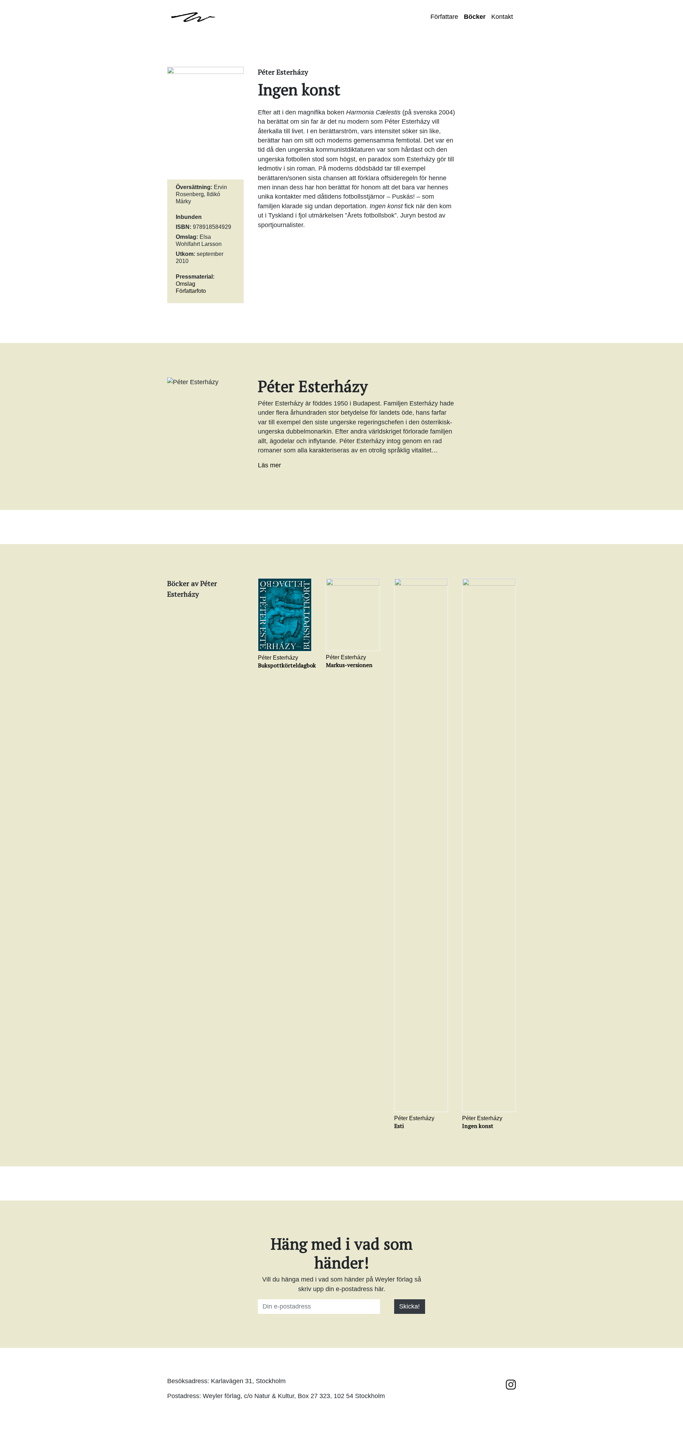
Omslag (185, 284)
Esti (399, 1126)
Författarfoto (191, 291)
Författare (444, 16)
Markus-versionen (349, 665)
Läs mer (269, 465)
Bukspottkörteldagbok (287, 665)
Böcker (475, 16)
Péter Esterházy (278, 658)
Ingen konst (477, 1126)
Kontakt (502, 16)
